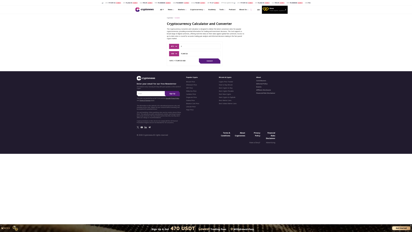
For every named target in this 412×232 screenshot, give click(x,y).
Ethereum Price (191, 85)
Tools (221, 9)
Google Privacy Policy (172, 98)
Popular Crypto (192, 77)
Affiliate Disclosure (263, 90)
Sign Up (172, 94)
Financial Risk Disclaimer (265, 93)
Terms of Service (145, 100)
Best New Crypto (225, 94)
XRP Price (189, 88)
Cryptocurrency (196, 9)
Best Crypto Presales (226, 91)
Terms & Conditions (225, 134)
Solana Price (190, 100)
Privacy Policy (257, 134)
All (161, 9)
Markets (181, 9)
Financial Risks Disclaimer (270, 136)
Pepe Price (190, 110)
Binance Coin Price (192, 103)
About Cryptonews (240, 134)
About (258, 77)
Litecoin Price (191, 107)
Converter (177, 18)
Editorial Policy (262, 84)
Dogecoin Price (191, 97)
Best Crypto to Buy (226, 88)
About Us (243, 9)
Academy (212, 9)
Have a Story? (254, 142)
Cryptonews (170, 18)
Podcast (232, 9)
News (170, 9)
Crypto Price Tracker (226, 82)
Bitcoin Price (190, 82)
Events (258, 87)
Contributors (261, 81)
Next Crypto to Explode (227, 97)
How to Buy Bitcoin (226, 85)
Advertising (270, 142)
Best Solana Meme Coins (228, 103)
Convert (210, 61)
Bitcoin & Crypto (225, 77)
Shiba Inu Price (191, 91)
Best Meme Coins (225, 100)
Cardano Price (191, 94)
